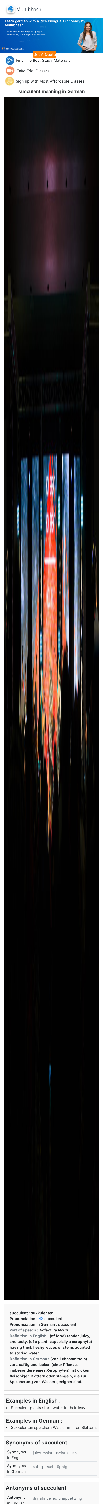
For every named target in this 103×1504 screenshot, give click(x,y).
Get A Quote (44, 54)
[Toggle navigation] (92, 10)
